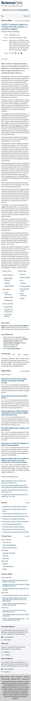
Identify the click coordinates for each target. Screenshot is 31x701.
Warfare (22, 298)
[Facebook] (10, 53)
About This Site (5, 677)
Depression (5, 558)
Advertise (26, 677)
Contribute (19, 677)
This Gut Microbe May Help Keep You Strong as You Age (15, 615)
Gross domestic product (24, 290)
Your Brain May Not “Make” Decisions (13, 527)
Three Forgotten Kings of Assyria (12, 524)
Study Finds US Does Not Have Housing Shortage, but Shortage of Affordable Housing (14, 381)
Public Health (8, 307)
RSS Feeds (7, 640)
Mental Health (8, 297)
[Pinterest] (16, 53)
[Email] (21, 53)
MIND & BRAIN (4, 550)
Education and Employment (8, 311)
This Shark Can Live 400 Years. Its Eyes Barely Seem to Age (14, 611)
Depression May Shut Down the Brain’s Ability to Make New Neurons (16, 585)
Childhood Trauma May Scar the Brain (13, 519)
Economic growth (25, 286)
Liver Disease (6, 542)
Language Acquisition (8, 553)
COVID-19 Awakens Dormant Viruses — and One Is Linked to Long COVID (15, 619)
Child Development (8, 566)
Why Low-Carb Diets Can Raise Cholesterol (15, 521)
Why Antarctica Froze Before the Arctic (13, 529)
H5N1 (21, 280)
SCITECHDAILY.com (13, 476)
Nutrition (4, 564)
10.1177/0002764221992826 (11, 348)
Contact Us (7, 672)
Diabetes (7, 283)
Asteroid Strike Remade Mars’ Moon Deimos (15, 516)
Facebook (7, 652)
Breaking (4, 502)
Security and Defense (8, 315)
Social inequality (25, 277)
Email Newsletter (9, 637)
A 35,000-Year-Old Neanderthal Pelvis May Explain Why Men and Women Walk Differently (15, 486)
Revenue (22, 275)
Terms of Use (26, 679)
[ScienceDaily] (12, 3)
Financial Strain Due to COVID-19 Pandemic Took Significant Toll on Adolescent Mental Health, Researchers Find (14, 413)
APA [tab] (19, 355)
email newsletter (23, 10)
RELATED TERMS (22, 271)
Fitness (4, 569)
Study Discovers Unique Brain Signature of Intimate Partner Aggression (14, 444)
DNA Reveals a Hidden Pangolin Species (14, 507)
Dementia (5, 556)
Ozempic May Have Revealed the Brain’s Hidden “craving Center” (14, 604)
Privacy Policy (5, 679)
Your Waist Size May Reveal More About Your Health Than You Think (14, 495)
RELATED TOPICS (6, 271)
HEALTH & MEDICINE (6, 539)
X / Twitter (6, 655)
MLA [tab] (13, 355)
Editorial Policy (15, 679)
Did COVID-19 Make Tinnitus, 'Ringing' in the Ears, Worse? (15, 429)
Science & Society (7, 304)
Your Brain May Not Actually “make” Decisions (16, 595)
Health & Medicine (7, 275)
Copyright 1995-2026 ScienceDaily (12, 681)
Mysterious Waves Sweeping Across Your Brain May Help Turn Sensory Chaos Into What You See (14, 599)
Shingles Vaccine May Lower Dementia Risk (15, 532)
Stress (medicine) (23, 294)
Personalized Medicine (9, 545)
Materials (4, 325)
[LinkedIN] (19, 53)
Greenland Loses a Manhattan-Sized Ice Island (14, 510)
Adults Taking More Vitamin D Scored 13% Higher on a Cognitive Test (13, 482)
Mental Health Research (8, 279)
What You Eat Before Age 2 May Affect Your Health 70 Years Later (15, 581)
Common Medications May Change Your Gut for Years (15, 589)
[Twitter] (13, 53)
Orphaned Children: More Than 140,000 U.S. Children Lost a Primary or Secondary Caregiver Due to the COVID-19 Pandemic (15, 460)
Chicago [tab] (25, 355)
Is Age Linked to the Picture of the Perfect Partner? (14, 397)
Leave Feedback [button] (9, 669)
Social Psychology (7, 293)
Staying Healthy (9, 286)
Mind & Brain (6, 289)
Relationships (8, 300)
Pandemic (23, 283)
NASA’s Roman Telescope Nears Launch (14, 514)
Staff (12, 677)
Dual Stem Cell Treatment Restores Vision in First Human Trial (14, 491)
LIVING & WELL (4, 561)
